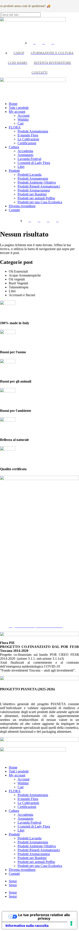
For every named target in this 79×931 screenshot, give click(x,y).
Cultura (14, 147)
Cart (20, 123)
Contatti (14, 210)
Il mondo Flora (28, 135)
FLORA (15, 127)
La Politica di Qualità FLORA (30, 622)
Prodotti (14, 170)
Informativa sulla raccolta (26, 925)
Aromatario (25, 155)
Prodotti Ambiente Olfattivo (37, 182)
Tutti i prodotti (19, 108)
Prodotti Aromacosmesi (34, 190)
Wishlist (23, 119)
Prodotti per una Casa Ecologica (40, 202)
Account (23, 115)
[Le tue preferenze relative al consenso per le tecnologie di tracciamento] (71, 923)
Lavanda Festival (29, 159)
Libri (21, 167)
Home (13, 104)
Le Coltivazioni (28, 139)
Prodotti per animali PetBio (36, 198)
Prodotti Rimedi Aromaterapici (39, 186)
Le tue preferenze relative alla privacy (44, 917)
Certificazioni (27, 143)
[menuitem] (34, 43)
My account (17, 111)
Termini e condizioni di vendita (30, 618)
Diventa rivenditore (22, 206)
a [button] (26, 43)
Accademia (25, 151)
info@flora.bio (10, 578)
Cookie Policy (19, 614)
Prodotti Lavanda (29, 174)
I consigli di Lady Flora (34, 163)
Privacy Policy (19, 610)
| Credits (39, 904)
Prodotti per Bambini (32, 194)
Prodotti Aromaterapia (33, 131)
